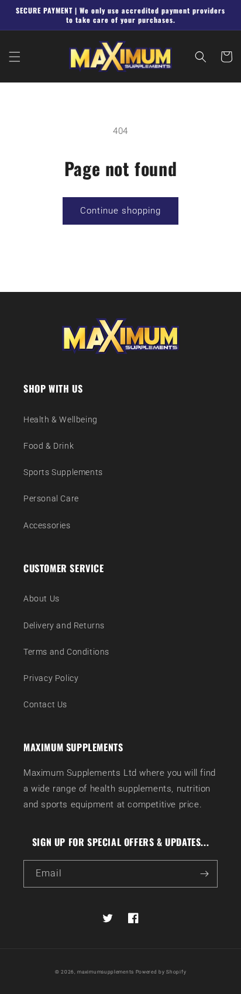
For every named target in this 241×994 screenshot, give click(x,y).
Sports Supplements (63, 472)
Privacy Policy (50, 678)
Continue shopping (120, 210)
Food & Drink (48, 445)
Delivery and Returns (64, 625)
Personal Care (51, 498)
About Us (41, 598)
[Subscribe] (204, 874)
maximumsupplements (105, 972)
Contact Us (45, 704)
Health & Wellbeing (60, 419)
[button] (14, 57)
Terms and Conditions (66, 651)
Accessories (47, 525)
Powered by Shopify (161, 972)
